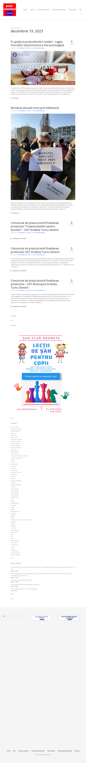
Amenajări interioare (16, 439)
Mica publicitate (15, 511)
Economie (13, 466)
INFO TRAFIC (14, 489)
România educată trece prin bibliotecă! (35, 108)
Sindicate (15, 213)
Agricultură (14, 435)
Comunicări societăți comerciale (19, 456)
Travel (12, 546)
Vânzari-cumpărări (16, 555)
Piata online (72, 10)
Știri (31, 10)
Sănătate (13, 522)
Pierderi (13, 515)
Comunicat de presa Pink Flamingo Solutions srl (25, 584)
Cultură (13, 460)
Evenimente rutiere (16, 472)
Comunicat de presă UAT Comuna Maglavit (24, 589)
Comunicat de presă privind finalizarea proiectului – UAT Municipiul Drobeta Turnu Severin (35, 284)
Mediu (12, 509)
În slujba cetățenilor (16, 480)
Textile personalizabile (65, 751)
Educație (13, 468)
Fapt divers (14, 474)
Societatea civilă (15, 530)
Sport (12, 534)
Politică (13, 518)
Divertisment (14, 464)
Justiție (12, 501)
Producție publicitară (58, 10)
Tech (12, 538)
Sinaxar (13, 524)
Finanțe (13, 476)
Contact (76, 751)
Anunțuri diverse (42, 10)
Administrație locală (16, 429)
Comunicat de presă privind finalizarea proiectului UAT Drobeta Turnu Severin (35, 250)
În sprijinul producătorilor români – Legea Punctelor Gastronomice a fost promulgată (37, 43)
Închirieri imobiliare (16, 485)
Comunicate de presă (19, 238)
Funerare (13, 478)
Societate (13, 528)
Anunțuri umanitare (16, 447)
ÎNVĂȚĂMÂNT (15, 497)
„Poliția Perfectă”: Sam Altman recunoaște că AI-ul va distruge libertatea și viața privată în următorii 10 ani (43, 568)
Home (25, 10)
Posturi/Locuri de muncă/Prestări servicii (22, 520)
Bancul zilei (14, 450)
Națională (13, 513)
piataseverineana (39, 48)
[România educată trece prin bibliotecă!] (43, 115)
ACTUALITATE (15, 427)
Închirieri (13, 482)
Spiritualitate (14, 532)
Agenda (13, 433)
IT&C (12, 499)
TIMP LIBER (14, 542)
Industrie (13, 487)
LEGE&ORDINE (15, 503)
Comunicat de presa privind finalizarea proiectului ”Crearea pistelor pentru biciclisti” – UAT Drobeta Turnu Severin (35, 226)
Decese (13, 462)
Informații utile (15, 493)
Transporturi (14, 544)
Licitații (13, 507)
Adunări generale (15, 431)
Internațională (14, 495)
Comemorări (14, 454)
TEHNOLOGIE (14, 540)
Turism (13, 549)
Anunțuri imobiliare (16, 445)
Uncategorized (15, 551)
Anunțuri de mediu (16, 441)
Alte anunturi (14, 437)
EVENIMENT (14, 470)
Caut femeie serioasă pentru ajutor (22, 580)
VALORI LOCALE (15, 553)
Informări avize (15, 491)
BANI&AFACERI (15, 452)
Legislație (15, 98)
